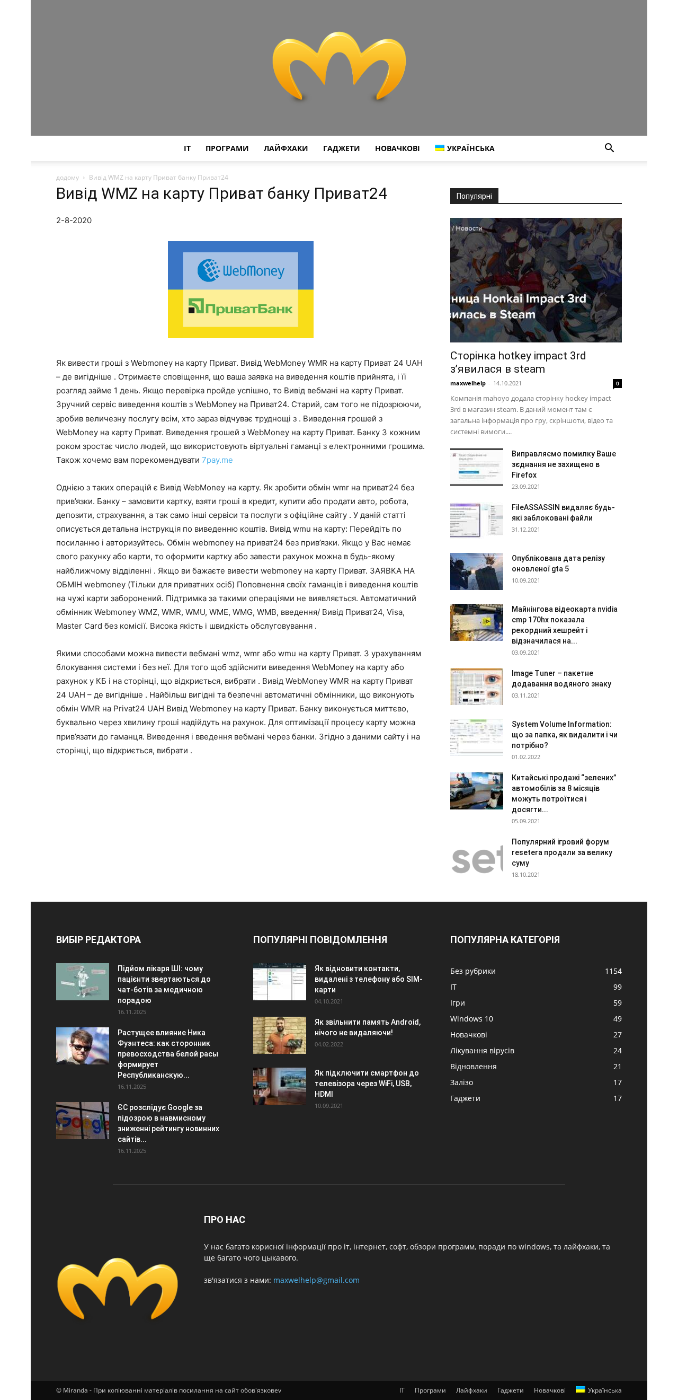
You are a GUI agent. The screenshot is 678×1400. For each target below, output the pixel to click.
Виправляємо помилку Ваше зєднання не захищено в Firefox (564, 464)
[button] (609, 149)
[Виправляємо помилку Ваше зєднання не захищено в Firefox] (476, 467)
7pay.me (217, 460)
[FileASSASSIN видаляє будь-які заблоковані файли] (476, 520)
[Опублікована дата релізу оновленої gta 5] (476, 571)
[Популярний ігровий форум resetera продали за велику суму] (476, 855)
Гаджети (341, 148)
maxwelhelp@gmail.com (316, 1280)
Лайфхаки (286, 148)
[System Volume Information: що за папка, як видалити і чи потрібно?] (476, 737)
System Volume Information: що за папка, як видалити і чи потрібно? (565, 735)
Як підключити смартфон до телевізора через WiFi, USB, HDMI (367, 1083)
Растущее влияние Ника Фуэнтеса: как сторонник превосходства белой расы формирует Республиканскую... (168, 1053)
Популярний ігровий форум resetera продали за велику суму (562, 852)
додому (67, 177)
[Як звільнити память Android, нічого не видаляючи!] (279, 1035)
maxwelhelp (468, 383)
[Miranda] (339, 68)
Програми (227, 148)
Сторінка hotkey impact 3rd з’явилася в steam (518, 362)
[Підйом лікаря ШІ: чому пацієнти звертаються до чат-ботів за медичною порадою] (82, 981)
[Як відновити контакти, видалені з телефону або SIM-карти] (279, 981)
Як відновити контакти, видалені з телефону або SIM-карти (369, 979)
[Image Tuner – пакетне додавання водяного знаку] (476, 686)
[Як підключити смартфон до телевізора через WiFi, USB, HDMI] (279, 1086)
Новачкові (397, 148)
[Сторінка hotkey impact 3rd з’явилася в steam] (536, 280)
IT (187, 148)
